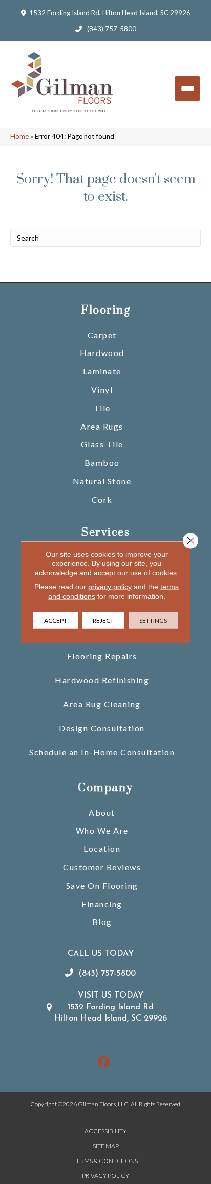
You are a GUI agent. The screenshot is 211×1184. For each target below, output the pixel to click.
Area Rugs (101, 426)
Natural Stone (102, 481)
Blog (102, 922)
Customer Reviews (102, 867)
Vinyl (102, 389)
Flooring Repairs (102, 656)
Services (105, 532)
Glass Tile (102, 444)
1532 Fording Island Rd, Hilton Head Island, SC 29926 (110, 13)
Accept (55, 620)
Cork (102, 499)
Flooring (105, 310)
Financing (101, 904)
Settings (153, 620)
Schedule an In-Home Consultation (102, 752)
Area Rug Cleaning (102, 704)
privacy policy (110, 587)
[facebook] (104, 1062)
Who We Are (102, 830)
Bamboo (102, 462)
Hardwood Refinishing (102, 680)
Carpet (102, 335)
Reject (103, 620)
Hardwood (102, 353)
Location (101, 849)
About (102, 812)
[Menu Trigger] (187, 88)
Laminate (102, 371)
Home (19, 136)
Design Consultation (102, 728)
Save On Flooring (102, 885)
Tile (102, 408)
